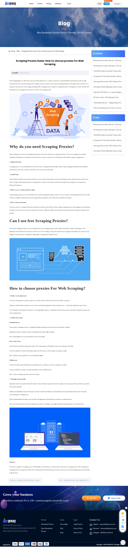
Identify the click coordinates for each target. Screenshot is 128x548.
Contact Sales (115, 498)
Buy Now (93, 498)
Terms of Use (78, 532)
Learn (69, 4)
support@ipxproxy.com (107, 524)
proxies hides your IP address (79, 166)
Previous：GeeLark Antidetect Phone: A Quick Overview (26, 480)
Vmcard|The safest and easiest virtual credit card (108, 71)
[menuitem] (32, 4)
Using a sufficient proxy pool (22, 182)
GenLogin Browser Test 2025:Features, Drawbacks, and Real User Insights (108, 81)
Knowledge (64, 524)
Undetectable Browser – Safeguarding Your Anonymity (108, 103)
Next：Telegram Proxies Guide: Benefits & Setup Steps (75, 480)
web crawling (34, 84)
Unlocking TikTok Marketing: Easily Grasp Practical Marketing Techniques (108, 87)
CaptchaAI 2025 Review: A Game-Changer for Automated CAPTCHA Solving (108, 92)
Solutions (58, 4)
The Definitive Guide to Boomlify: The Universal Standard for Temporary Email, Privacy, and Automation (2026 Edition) (108, 66)
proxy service (35, 391)
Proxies (39, 4)
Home (32, 4)
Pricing (48, 4)
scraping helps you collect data (20, 81)
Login (99, 3)
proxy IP (22, 365)
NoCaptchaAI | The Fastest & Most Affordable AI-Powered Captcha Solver (108, 76)
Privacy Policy (78, 528)
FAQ (61, 528)
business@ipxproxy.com (108, 528)
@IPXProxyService (106, 532)
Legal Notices (78, 524)
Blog (18, 51)
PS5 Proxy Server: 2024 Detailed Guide (106, 97)
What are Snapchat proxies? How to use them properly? (108, 108)
